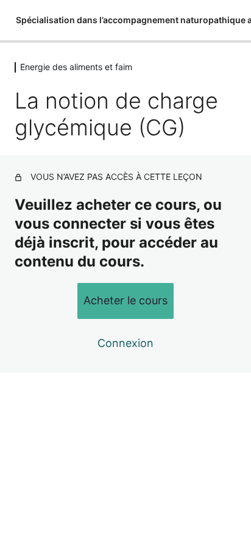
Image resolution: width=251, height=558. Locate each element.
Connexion (125, 343)
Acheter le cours (125, 300)
